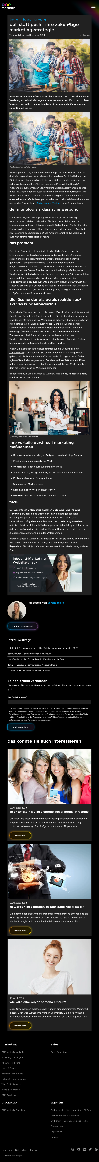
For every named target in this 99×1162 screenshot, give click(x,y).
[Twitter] (89, 1149)
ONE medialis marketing (13, 1052)
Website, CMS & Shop (12, 1073)
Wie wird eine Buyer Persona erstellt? (38, 1002)
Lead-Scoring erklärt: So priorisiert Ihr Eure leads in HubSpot (35, 659)
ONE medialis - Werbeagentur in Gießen (71, 1110)
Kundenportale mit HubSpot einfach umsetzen (29, 670)
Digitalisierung (17, 180)
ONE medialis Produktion (13, 1110)
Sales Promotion (59, 1052)
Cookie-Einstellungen (11, 1155)
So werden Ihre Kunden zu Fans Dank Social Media (47, 907)
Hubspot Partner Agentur (13, 1079)
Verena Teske (56, 602)
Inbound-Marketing (69, 546)
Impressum (56, 1131)
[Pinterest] (95, 1149)
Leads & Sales (8, 1068)
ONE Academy (8, 1095)
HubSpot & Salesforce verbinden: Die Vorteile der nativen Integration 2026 (42, 648)
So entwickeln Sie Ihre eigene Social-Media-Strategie (49, 811)
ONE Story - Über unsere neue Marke (69, 1120)
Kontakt (54, 1137)
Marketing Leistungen (12, 1057)
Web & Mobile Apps (11, 1084)
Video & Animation (10, 1089)
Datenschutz (57, 1126)
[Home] (8, 6)
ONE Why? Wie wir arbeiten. (65, 1115)
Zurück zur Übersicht (22, 626)
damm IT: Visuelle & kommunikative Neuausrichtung (32, 664)
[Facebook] (77, 1149)
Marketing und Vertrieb (48, 203)
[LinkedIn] (83, 1149)
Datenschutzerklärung (18, 720)
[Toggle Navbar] (93, 6)
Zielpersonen (16, 352)
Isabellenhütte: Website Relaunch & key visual (29, 653)
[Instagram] (71, 1149)
